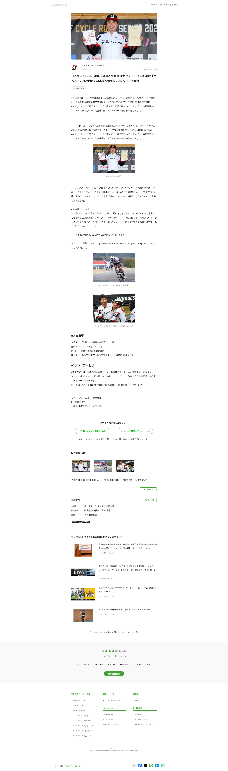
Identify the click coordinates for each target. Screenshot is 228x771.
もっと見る (135, 632)
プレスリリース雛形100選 (82, 721)
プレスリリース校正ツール (82, 736)
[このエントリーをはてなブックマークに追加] (157, 767)
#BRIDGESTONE (111, 480)
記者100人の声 (78, 706)
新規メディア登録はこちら (94, 431)
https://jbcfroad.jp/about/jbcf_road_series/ (107, 385)
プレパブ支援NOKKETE (112, 700)
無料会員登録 (114, 674)
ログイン (166, 5)
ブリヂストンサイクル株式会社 (93, 65)
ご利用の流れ (123, 665)
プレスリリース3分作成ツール (83, 731)
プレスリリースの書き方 (81, 716)
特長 (77, 665)
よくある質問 (137, 665)
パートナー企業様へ (111, 724)
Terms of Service (130, 750)
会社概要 (138, 700)
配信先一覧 (99, 665)
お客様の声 (111, 665)
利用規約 (138, 714)
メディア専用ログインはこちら (137, 431)
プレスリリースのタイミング (83, 726)
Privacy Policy (120, 750)
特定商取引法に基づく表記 (144, 724)
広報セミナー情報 (79, 710)
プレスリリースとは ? (73, 766)
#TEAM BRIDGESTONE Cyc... (86, 480)
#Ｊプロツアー (142, 480)
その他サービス (78, 88)
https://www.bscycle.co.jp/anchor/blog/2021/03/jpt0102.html (125, 243)
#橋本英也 (127, 480)
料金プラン (87, 665)
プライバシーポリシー (142, 719)
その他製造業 (90, 515)
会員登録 (175, 5)
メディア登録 (109, 719)
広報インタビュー (79, 700)
